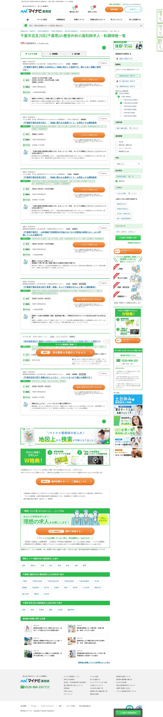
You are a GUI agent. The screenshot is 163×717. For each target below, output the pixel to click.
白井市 (46, 594)
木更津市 (35, 587)
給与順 (77, 54)
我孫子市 (97, 587)
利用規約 (67, 688)
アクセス (34, 706)
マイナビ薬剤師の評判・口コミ (126, 691)
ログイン (133, 9)
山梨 (76, 565)
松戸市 (46, 587)
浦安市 (36, 594)
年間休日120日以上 (122, 209)
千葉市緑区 (127, 113)
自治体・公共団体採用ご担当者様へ (75, 682)
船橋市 (24, 587)
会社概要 (23, 706)
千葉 (42, 565)
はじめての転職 (121, 682)
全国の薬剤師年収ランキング (125, 685)
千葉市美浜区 (127, 116)
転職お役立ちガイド (97, 19)
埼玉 (50, 565)
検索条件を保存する (134, 243)
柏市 (66, 587)
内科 (24, 610)
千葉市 (24, 581)
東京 (24, 565)
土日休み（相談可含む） (124, 213)
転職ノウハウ (79, 19)
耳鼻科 (41, 610)
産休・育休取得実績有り (124, 218)
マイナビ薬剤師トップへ (72, 676)
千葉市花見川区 (53, 581)
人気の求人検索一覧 (96, 688)
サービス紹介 (42, 19)
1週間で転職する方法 (123, 688)
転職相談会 (61, 19)
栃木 (67, 565)
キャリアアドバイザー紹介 (98, 682)
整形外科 (71, 610)
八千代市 (86, 587)
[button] (104, 63)
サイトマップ (68, 694)
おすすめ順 (32, 54)
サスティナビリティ (47, 706)
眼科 (50, 610)
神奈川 (33, 565)
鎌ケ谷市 (25, 594)
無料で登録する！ (66, 531)
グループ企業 (70, 706)
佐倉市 (56, 587)
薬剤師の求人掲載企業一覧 (98, 691)
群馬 (84, 565)
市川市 (96, 581)
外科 (32, 610)
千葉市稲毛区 (69, 581)
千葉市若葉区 (84, 581)
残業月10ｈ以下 (121, 204)
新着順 (55, 54)
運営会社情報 (94, 694)
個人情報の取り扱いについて (73, 685)
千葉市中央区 (37, 581)
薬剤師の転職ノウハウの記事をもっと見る (94, 662)
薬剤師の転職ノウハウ (123, 676)
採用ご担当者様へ (115, 4)
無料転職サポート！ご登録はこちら (64, 481)
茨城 (59, 565)
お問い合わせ (68, 691)
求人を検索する (135, 19)
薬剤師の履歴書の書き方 (124, 679)
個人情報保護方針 (85, 706)
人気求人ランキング (96, 685)
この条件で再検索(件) (128, 713)
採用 (60, 706)
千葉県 (121, 93)
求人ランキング (116, 19)
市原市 (75, 587)
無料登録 (114, 9)
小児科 (60, 610)
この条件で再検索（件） (128, 238)
